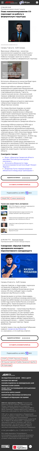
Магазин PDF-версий (9, 380)
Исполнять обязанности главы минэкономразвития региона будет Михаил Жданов (19, 165)
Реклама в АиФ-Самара (10, 385)
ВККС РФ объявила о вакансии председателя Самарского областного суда (21, 207)
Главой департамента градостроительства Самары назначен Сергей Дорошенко (21, 212)
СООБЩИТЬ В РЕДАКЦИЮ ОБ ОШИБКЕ (15, 397)
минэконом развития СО (9, 44)
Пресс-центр (26, 378)
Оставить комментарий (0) (19, 184)
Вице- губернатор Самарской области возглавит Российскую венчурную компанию (18, 159)
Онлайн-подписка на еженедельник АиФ (17, 383)
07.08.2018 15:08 (6, 7)
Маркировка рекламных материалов (16, 395)
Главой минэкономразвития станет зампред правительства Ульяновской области (21, 218)
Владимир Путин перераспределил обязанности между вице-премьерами (17, 169)
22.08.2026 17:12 (6, 240)
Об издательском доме (10, 378)
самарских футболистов (17, 329)
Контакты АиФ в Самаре (10, 392)
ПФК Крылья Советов (8, 279)
